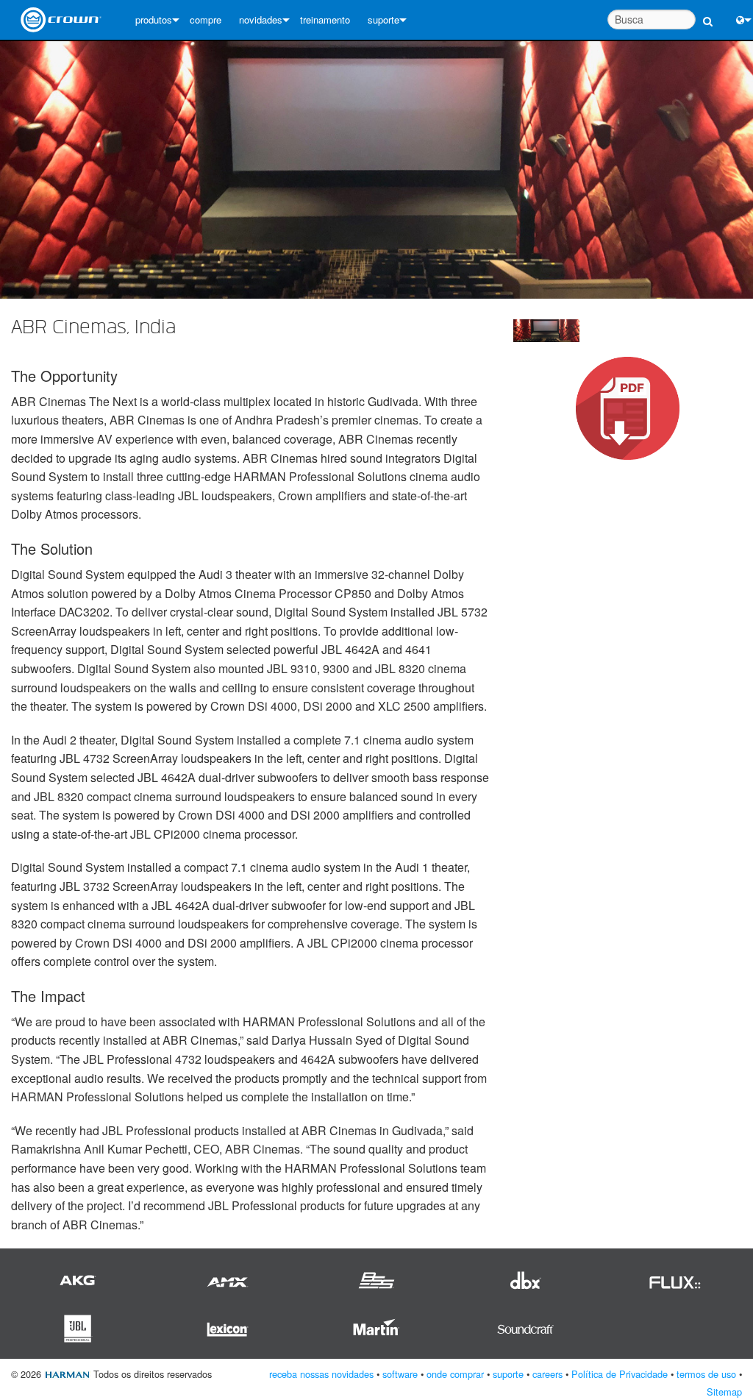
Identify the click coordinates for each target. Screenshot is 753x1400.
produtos (153, 19)
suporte (383, 19)
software (400, 1374)
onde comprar (455, 1374)
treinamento (325, 19)
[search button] (708, 13)
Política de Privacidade (619, 1374)
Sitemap (724, 1392)
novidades (260, 19)
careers (547, 1374)
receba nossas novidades (321, 1374)
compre (205, 19)
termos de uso (706, 1374)
